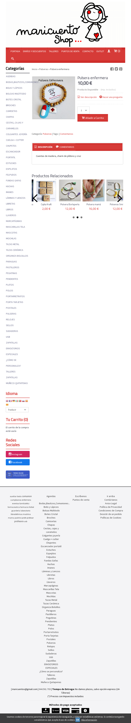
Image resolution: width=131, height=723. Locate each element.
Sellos (10, 325)
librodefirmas (16, 514)
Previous (35, 198)
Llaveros (11, 215)
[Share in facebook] (112, 69)
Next (119, 198)
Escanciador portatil (13, 154)
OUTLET (100, 51)
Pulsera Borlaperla (69, 204)
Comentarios (66, 133)
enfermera (26, 500)
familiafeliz (24, 503)
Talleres (54, 51)
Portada (15, 51)
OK (77, 719)
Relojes (10, 319)
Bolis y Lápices (14, 87)
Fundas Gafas (13, 180)
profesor (30, 517)
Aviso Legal (111, 503)
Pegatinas (11, 273)
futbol (31, 507)
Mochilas (11, 238)
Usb (8, 336)
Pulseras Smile (117, 204)
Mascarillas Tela (15, 226)
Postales (11, 307)
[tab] (43, 147)
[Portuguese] (20, 401)
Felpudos (11, 174)
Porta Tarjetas (14, 302)
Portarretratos (15, 296)
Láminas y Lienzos (15, 197)
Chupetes (11, 145)
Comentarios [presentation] (66, 146)
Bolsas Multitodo (16, 93)
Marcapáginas (14, 221)
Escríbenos (81, 496)
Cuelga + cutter (15, 140)
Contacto (87, 51)
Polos (9, 290)
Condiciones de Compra (111, 510)
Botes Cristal (13, 99)
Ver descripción (89, 97)
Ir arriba (111, 496)
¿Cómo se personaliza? (13, 362)
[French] (10, 401)
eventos (15, 503)
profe (24, 517)
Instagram (17, 454)
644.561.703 (45, 689)
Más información (89, 719)
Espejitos (11, 168)
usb (25, 521)
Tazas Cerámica (14, 250)
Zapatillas (12, 342)
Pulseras (11, 313)
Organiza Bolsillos (17, 255)
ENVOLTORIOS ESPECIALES (13, 351)
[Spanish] (26, 401)
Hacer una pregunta (112, 97)
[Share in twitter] (116, 69)
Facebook (17, 462)
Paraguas (11, 261)
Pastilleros (12, 267)
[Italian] (17, 401)
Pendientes (12, 278)
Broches (11, 105)
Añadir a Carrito (94, 118)
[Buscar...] (12, 59)
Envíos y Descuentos (34, 51)
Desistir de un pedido (111, 514)
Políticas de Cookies (110, 517)
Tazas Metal (12, 244)
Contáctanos (110, 499)
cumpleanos (15, 500)
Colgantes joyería (16, 134)
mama (11, 517)
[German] (13, 401)
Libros (9, 209)
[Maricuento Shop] (65, 25)
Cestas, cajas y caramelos (14, 125)
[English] (7, 401)
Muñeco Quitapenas (17, 383)
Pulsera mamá (93, 204)
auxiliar (13, 496)
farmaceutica (14, 507)
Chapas (10, 116)
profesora (19, 521)
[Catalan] (7, 405)
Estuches (11, 163)
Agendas (11, 76)
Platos (10, 284)
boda (19, 496)
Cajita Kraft (46, 204)
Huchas (10, 186)
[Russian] (23, 401)
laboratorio (25, 510)
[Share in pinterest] (121, 69)
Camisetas (11, 111)
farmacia (24, 507)
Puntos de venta (70, 51)
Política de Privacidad (111, 506)
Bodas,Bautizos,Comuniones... (18, 82)
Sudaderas (12, 331)
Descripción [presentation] (44, 146)
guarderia (15, 510)
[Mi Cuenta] (109, 51)
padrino (18, 517)
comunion (27, 496)
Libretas (10, 203)
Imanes (9, 192)
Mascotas (11, 232)
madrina (27, 514)
